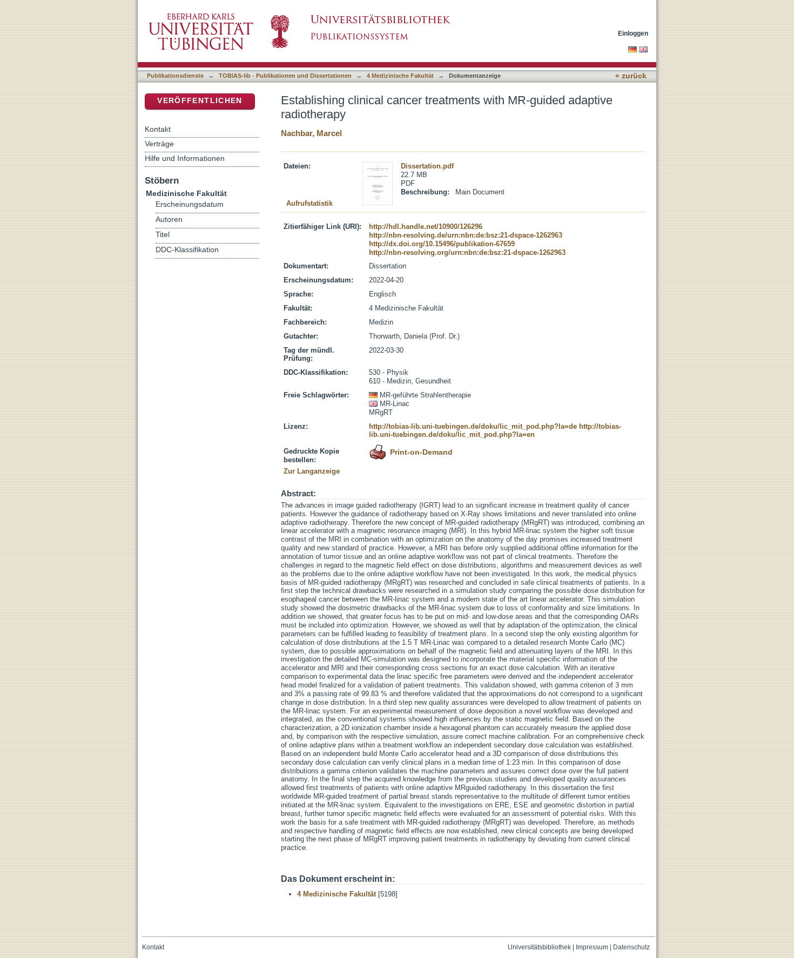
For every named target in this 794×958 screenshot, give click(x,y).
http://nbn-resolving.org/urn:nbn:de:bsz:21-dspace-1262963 (467, 252)
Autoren (169, 219)
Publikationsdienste (175, 75)
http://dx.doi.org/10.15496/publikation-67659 (442, 244)
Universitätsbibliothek (539, 947)
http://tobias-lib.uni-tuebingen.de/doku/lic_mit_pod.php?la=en (495, 430)
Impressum (592, 947)
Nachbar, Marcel (311, 133)
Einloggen (633, 33)
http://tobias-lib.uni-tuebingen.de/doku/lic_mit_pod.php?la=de (473, 426)
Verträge (159, 143)
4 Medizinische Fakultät (400, 75)
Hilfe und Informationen (185, 158)
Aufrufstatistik (309, 203)
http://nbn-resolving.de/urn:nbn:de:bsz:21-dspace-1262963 (465, 235)
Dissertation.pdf (427, 166)
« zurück (631, 76)
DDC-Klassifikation (187, 250)
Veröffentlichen (199, 101)
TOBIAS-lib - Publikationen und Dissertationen (285, 75)
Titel (163, 235)
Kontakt (158, 129)
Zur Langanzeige (312, 471)
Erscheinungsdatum (190, 204)
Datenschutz (631, 947)
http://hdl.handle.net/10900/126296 (425, 226)
